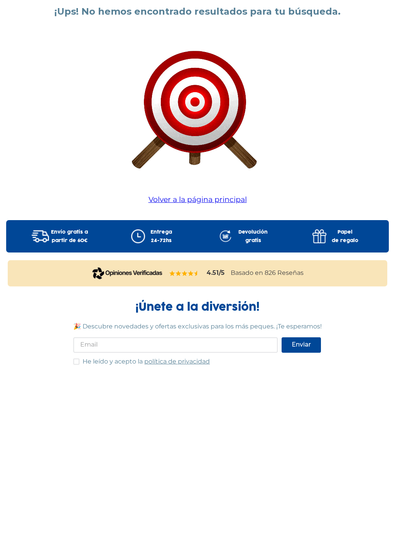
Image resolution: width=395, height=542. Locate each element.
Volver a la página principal (198, 199)
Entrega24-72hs (161, 236)
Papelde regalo (345, 236)
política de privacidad (177, 361)
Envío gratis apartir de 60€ (69, 236)
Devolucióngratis (253, 236)
